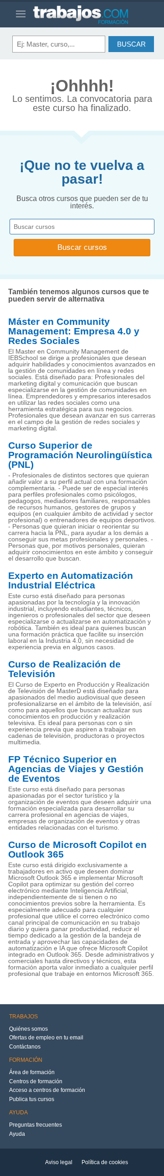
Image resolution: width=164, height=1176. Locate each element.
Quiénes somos (28, 1029)
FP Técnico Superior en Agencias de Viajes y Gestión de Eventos (76, 769)
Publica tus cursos (31, 1099)
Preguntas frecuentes (35, 1125)
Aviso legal (58, 1162)
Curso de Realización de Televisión (64, 669)
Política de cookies (105, 1162)
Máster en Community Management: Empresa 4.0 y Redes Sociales (73, 331)
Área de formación (32, 1072)
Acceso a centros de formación (47, 1090)
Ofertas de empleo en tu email (46, 1037)
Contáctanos (25, 1047)
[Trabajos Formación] (90, 14)
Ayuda (17, 1134)
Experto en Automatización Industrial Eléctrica (70, 580)
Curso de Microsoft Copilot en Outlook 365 (77, 849)
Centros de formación (35, 1081)
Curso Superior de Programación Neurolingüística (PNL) (80, 455)
